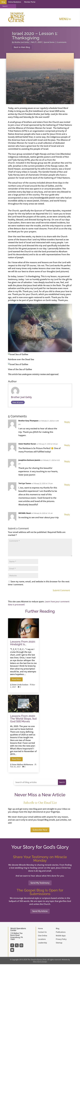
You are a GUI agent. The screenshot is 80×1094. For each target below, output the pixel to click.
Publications (61, 932)
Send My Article (40, 911)
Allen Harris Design (40, 961)
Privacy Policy (61, 939)
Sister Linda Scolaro (20, 684)
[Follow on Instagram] (21, 945)
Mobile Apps (61, 935)
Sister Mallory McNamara (22, 764)
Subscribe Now (40, 830)
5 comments (61, 42)
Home (40, 928)
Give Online (42, 935)
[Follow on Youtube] (12, 950)
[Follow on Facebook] (12, 945)
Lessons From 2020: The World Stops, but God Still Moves (23, 718)
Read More (16, 679)
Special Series (49, 42)
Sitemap (59, 943)
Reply (67, 422)
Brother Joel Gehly (21, 42)
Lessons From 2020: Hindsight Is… (22, 643)
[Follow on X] (17, 945)
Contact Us (42, 932)
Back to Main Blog (22, 47)
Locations (42, 939)
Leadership (42, 943)
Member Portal (29, 2)
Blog (3, 2)
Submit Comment (61, 590)
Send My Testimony (40, 883)
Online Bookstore (14, 2)
